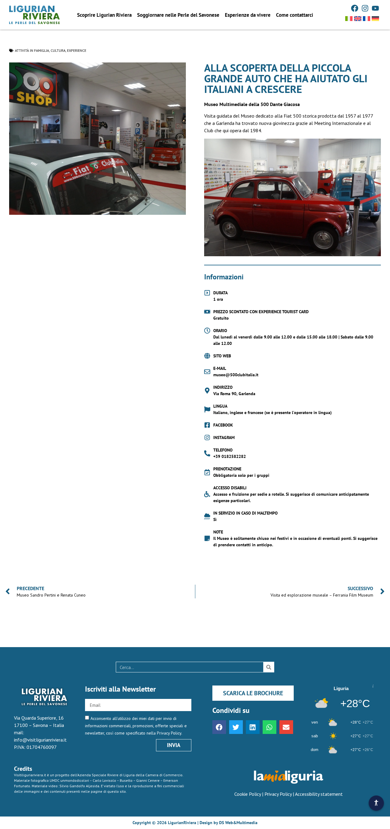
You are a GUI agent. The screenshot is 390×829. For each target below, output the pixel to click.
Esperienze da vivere (248, 15)
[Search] (268, 667)
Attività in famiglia (32, 50)
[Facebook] (354, 8)
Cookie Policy (247, 794)
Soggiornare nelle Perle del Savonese (178, 15)
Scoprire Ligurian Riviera (104, 15)
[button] (219, 727)
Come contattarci (294, 15)
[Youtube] (375, 8)
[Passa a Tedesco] (375, 18)
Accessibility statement (319, 794)
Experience (76, 50)
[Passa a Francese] (366, 18)
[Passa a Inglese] (357, 18)
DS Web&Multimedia (238, 822)
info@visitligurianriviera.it (40, 740)
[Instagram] (365, 8)
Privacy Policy (278, 794)
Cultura (58, 50)
